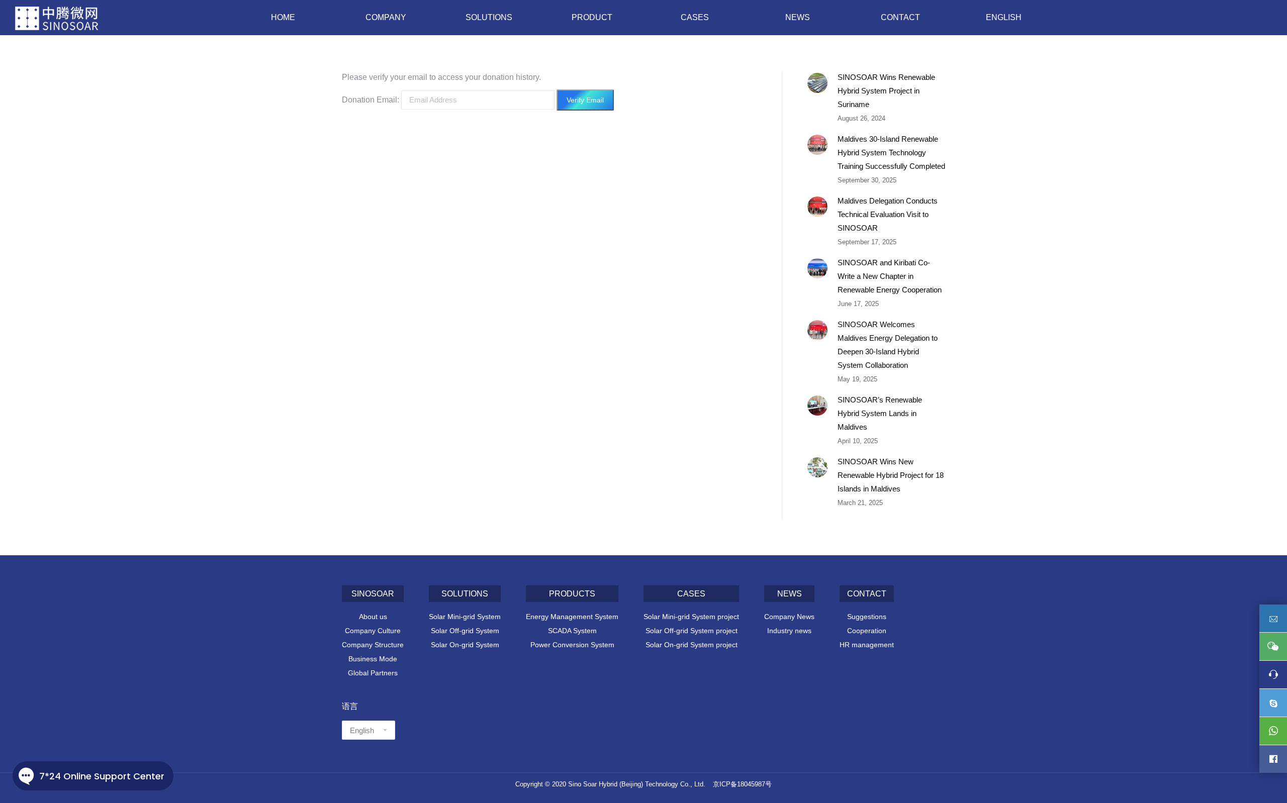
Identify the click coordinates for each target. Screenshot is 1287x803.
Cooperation (866, 631)
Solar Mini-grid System (465, 617)
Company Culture (373, 631)
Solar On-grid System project (692, 645)
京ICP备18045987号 (742, 784)
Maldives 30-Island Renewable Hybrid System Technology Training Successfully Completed (891, 152)
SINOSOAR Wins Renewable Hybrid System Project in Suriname (886, 91)
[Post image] (817, 83)
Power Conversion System (572, 645)
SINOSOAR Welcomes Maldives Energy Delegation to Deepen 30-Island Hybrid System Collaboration (888, 344)
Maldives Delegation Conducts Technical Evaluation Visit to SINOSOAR (888, 214)
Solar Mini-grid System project (691, 617)
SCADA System (572, 631)
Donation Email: (370, 99)
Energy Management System (572, 617)
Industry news (789, 631)
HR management (867, 645)
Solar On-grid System (465, 645)
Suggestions (866, 617)
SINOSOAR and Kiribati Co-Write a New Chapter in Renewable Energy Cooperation (890, 276)
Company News (789, 617)
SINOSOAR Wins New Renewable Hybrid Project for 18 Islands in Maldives (891, 475)
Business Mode (372, 659)
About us (373, 617)
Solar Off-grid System (465, 631)
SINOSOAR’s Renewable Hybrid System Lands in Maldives (880, 413)
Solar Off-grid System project (692, 631)
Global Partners (373, 673)
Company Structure (373, 645)
